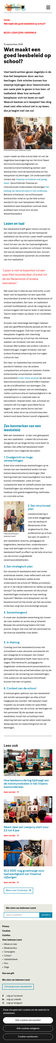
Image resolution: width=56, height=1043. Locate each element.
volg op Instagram (14, 1003)
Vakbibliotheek (11, 959)
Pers (6, 963)
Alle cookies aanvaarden (28, 1020)
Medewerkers (10, 948)
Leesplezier (17, 33)
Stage (6, 967)
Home (7, 20)
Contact (7, 956)
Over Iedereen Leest (12, 940)
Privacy (5, 926)
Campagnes (9, 952)
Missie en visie (10, 944)
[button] (14, 516)
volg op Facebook (14, 996)
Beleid (7, 33)
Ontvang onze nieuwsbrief (18, 986)
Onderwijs (30, 33)
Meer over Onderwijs (17, 890)
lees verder (10, 792)
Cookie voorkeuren (28, 1037)
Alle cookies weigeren (28, 1028)
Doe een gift (8, 973)
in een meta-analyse (28, 378)
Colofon (6, 935)
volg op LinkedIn (13, 999)
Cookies (6, 931)
